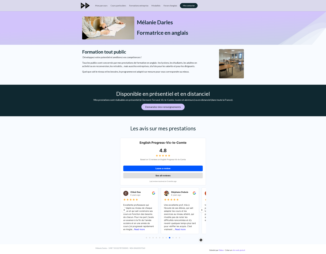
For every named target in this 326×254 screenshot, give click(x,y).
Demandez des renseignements (163, 106)
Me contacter (189, 5)
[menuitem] (101, 5)
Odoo (221, 250)
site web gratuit (238, 250)
